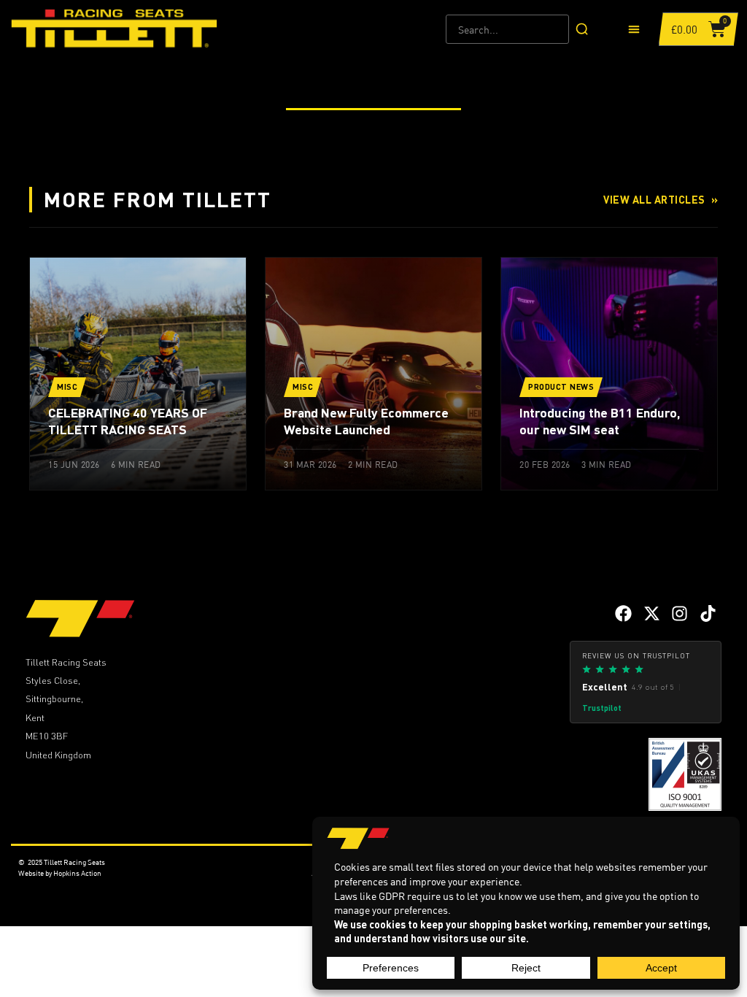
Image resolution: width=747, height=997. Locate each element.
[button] (634, 30)
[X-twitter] (651, 613)
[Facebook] (623, 613)
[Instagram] (679, 613)
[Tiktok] (707, 613)
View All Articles (660, 199)
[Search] (582, 29)
